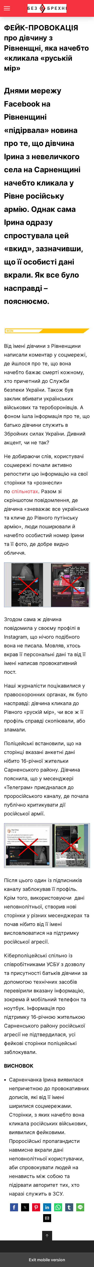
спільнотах (25, 491)
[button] (14, 1207)
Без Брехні (47, 8)
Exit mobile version (47, 1259)
